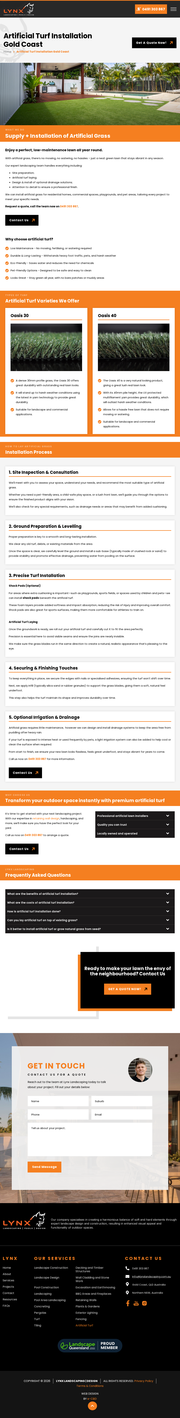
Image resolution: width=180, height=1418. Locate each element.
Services (8, 1280)
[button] (135, 815)
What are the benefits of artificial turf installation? (42, 894)
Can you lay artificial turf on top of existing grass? (42, 920)
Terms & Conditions (90, 1386)
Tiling (37, 1325)
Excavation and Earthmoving (95, 1287)
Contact (8, 1293)
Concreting (42, 1306)
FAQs (6, 1306)
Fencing (81, 1319)
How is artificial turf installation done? (34, 911)
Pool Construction (46, 1287)
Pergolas (40, 1313)
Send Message (44, 1167)
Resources (10, 1299)
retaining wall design (46, 818)
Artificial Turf (84, 1325)
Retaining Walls (86, 1300)
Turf (37, 1319)
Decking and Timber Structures (90, 1269)
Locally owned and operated (117, 833)
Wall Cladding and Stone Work (92, 1279)
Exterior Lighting (87, 1313)
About (7, 1274)
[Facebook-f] (128, 1303)
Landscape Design (46, 1277)
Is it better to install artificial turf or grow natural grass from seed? (54, 929)
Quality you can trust (112, 825)
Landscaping (43, 1294)
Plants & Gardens (88, 1306)
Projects (8, 1287)
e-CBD (92, 1399)
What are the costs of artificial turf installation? (40, 902)
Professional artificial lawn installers (122, 816)
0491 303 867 (69, 206)
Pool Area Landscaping (50, 1300)
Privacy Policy (143, 1381)
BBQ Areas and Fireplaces (93, 1294)
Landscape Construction (51, 1268)
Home (7, 51)
